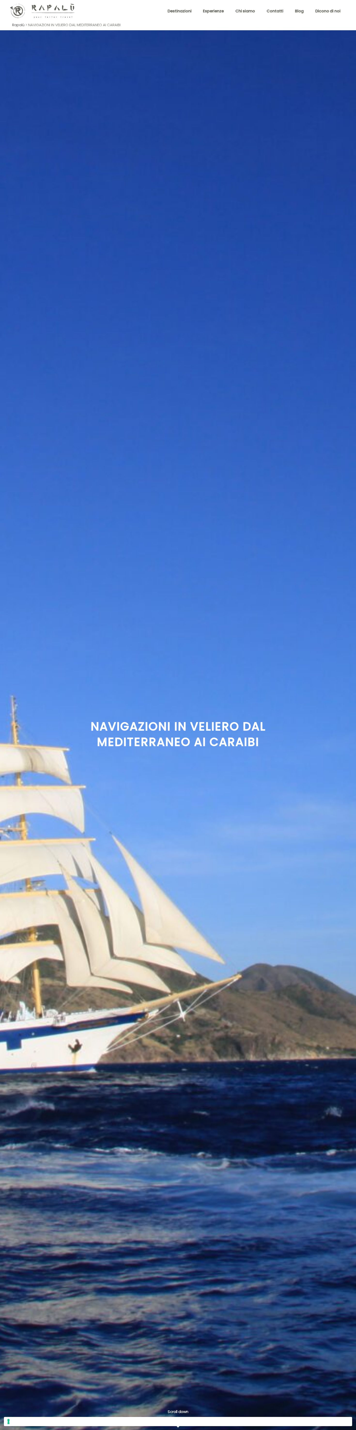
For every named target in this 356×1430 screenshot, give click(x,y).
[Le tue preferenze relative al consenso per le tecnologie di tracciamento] (178, 1421)
